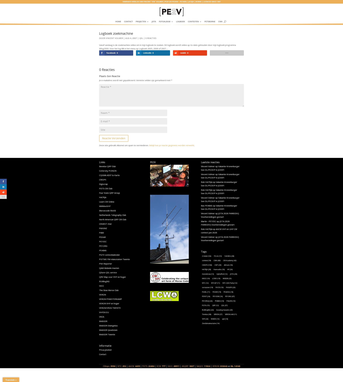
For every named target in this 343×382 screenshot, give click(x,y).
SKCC (101, 285)
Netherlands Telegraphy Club (112, 215)
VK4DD (215, 319)
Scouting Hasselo (224, 310)
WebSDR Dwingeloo (108, 325)
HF (229, 269)
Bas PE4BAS (206, 205)
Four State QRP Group (109, 193)
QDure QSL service (108, 272)
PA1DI (219, 287)
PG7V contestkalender (109, 254)
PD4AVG (228, 292)
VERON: (219, 366)
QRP (215, 305)
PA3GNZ (103, 228)
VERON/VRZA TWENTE (110, 308)
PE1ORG (103, 246)
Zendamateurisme (210, 323)
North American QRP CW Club (112, 219)
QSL (141, 38)
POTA (206, 305)
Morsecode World (107, 210)
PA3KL (206, 292)
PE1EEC (103, 241)
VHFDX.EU (104, 312)
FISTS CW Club (105, 188)
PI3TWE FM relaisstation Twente (114, 259)
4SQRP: (188, 366)
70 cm (218, 256)
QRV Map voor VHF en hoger (112, 277)
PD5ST (206, 296)
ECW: (161, 366)
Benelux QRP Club (107, 166)
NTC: (122, 366)
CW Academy (229, 260)
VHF (205, 319)
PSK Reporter (105, 263)
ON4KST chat (105, 223)
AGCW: (134, 366)
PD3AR (102, 237)
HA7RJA (102, 197)
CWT (218, 265)
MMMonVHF (105, 206)
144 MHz (229, 256)
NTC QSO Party (230, 283)
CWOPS (102, 179)
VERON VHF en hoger (109, 303)
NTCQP (215, 283)
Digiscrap (103, 184)
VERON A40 (231, 314)
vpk (225, 319)
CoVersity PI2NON (107, 170)
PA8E (101, 232)
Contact (128, 21)
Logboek (180, 21)
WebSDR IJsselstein (108, 330)
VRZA (101, 316)
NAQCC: (203, 366)
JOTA (154, 21)
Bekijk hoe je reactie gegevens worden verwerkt (171, 145)
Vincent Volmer (114, 38)
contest (206, 260)
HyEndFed (222, 274)
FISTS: (148, 366)
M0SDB (227, 278)
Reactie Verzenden (113, 138)
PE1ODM (218, 296)
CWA (220, 21)
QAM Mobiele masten (109, 268)
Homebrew (208, 274)
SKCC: (174, 366)
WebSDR (103, 321)
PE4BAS (103, 250)
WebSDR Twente (107, 334)
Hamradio (219, 269)
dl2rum (228, 265)
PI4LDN (231, 301)
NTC (205, 283)
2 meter (206, 256)
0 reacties (150, 38)
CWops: (109, 366)
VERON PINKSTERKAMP (110, 299)
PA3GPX (230, 287)
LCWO (216, 278)
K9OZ (206, 278)
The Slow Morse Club (109, 290)
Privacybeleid (105, 349)
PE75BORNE (209, 21)
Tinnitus (206, 314)
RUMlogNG (104, 281)
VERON (102, 294)
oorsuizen (207, 287)
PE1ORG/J (207, 301)
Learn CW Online (106, 201)
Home (118, 21)
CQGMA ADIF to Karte (109, 175)
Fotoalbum (164, 21)
